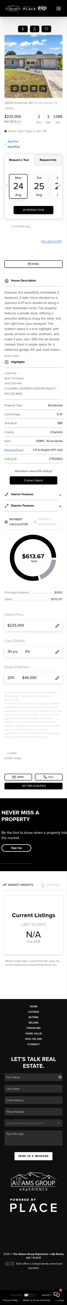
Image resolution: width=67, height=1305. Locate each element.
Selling (33, 1022)
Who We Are (33, 1039)
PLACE (37, 1257)
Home (33, 1006)
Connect (33, 1044)
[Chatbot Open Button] (57, 1295)
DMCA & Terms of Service (36, 1300)
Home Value (33, 1033)
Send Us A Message (33, 1156)
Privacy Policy (10, 1300)
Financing (33, 1028)
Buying (33, 1017)
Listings (33, 1011)
